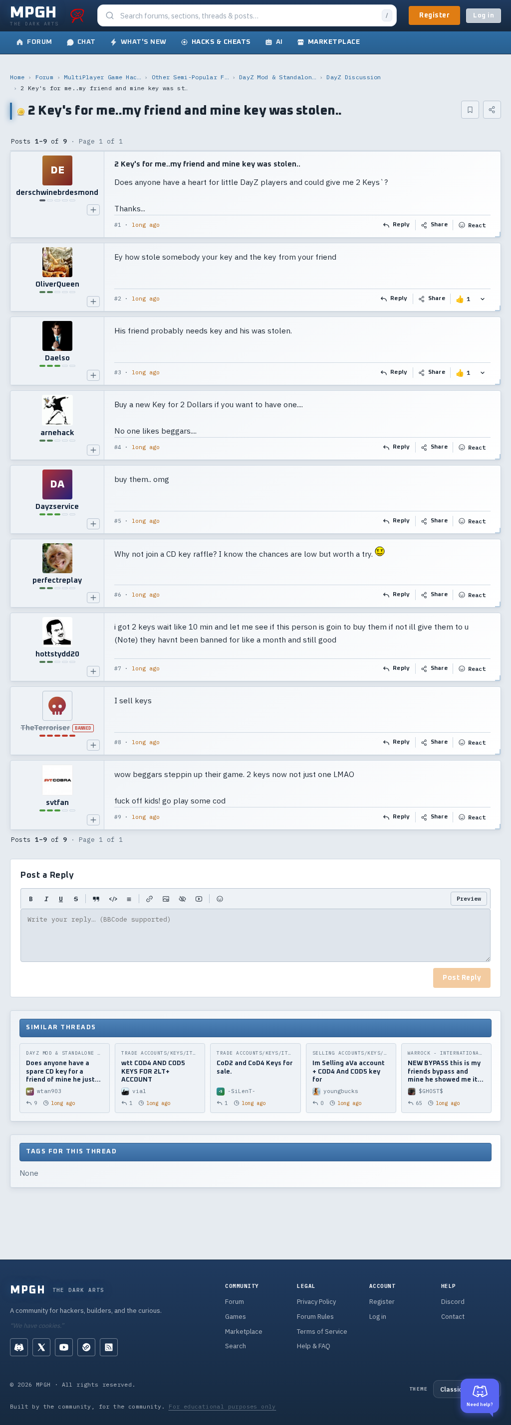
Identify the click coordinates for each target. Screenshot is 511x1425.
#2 (117, 298)
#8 (117, 742)
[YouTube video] (199, 899)
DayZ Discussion (353, 77)
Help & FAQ (313, 1346)
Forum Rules (315, 1316)
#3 (117, 372)
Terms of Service (322, 1331)
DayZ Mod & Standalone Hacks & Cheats (277, 77)
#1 (117, 224)
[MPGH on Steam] (86, 1347)
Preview (469, 898)
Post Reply (462, 977)
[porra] (77, 15)
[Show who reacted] (483, 299)
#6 (117, 594)
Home (17, 77)
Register (434, 15)
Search (235, 1346)
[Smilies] (220, 899)
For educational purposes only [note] (222, 1406)
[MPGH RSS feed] (109, 1347)
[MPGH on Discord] (19, 1347)
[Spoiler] (182, 899)
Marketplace (243, 1331)
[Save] (470, 110)
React (477, 225)
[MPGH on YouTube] (64, 1347)
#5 (117, 520)
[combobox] (248, 15)
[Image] (166, 899)
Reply (401, 225)
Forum (44, 77)
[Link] (149, 899)
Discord (453, 1301)
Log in (483, 15)
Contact (453, 1316)
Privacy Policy (316, 1301)
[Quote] (96, 899)
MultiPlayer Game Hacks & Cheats (102, 77)
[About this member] (93, 209)
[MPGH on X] (41, 1347)
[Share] (492, 110)
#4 (117, 447)
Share (439, 225)
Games (235, 1316)
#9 (117, 816)
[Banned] (57, 706)
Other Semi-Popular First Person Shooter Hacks (190, 77)
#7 (117, 668)
